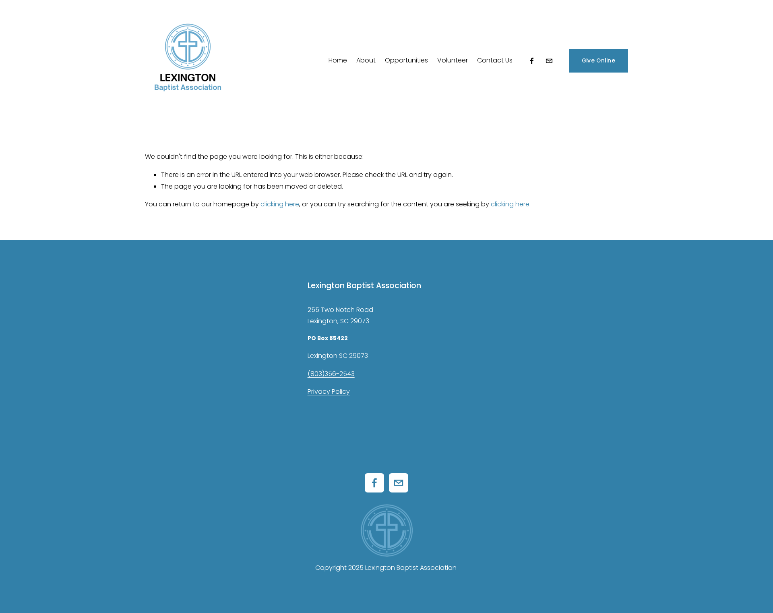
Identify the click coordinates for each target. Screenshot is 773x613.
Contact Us (495, 60)
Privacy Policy (329, 391)
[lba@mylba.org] (549, 61)
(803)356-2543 (331, 373)
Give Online (598, 60)
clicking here (279, 204)
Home (338, 60)
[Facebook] (532, 61)
